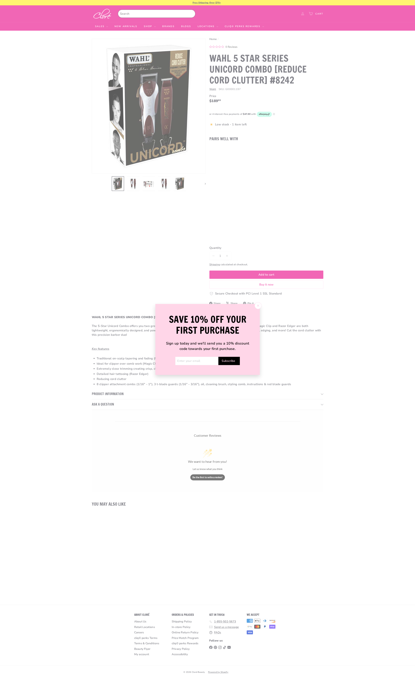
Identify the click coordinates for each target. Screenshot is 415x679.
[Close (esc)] (258, 305)
